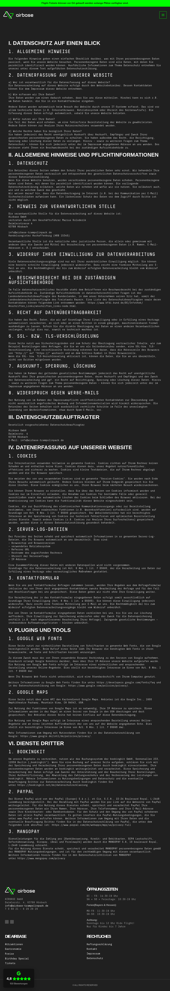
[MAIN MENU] (163, 15)
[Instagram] (12, 922)
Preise (9, 954)
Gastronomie (13, 949)
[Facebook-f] (7, 922)
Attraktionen (14, 944)
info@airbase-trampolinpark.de (26, 906)
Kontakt (92, 949)
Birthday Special (17, 959)
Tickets (10, 963)
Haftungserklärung (99, 944)
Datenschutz (95, 958)
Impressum (93, 954)
